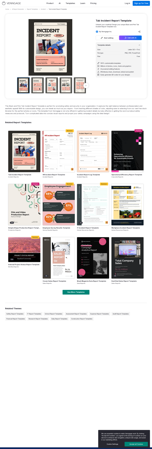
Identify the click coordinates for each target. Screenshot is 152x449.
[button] (107, 38)
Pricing (93, 3)
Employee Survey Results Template (56, 228)
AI (59, 3)
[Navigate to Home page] (11, 3)
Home (7, 9)
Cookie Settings (112, 444)
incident (43, 9)
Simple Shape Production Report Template (24, 228)
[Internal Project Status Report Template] (24, 249)
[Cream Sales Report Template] (59, 258)
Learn (82, 3)
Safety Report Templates (14, 314)
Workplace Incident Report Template (125, 228)
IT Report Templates (34, 314)
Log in (127, 3)
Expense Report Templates (99, 314)
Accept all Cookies (136, 444)
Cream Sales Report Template (54, 281)
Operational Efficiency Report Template (126, 175)
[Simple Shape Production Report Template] (24, 204)
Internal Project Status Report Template (23, 264)
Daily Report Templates (59, 319)
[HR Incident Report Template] (59, 151)
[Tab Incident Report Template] (24, 151)
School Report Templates (53, 314)
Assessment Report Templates (76, 314)
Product (50, 3)
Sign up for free (141, 3)
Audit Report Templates (121, 314)
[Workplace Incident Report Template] (127, 204)
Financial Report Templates (15, 319)
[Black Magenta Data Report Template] (93, 258)
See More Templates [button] (76, 292)
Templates (70, 3)
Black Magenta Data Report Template (91, 281)
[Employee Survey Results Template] (59, 204)
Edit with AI (132, 38)
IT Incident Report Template (88, 228)
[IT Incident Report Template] (93, 204)
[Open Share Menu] (139, 31)
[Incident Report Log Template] (93, 151)
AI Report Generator (18, 9)
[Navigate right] (86, 85)
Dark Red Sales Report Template (124, 281)
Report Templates (32, 9)
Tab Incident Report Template (19, 175)
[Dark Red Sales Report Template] (127, 258)
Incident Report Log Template (88, 175)
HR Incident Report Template (54, 175)
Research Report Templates (38, 319)
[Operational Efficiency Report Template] (127, 151)
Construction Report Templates (81, 319)
